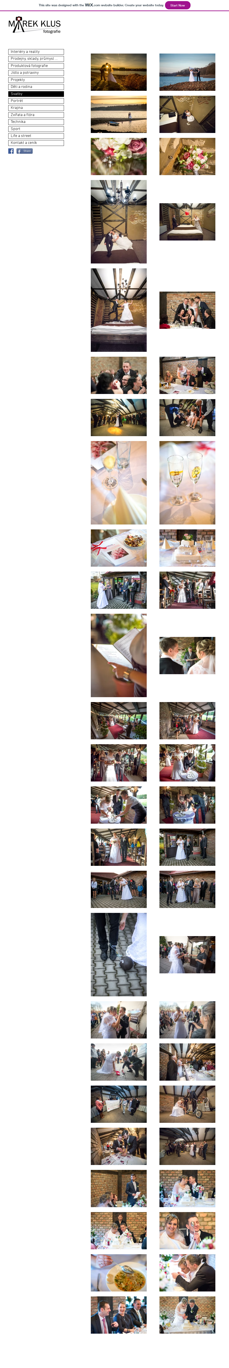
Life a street (21, 136)
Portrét (17, 101)
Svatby (16, 94)
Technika (18, 122)
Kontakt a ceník (24, 143)
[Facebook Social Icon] (11, 151)
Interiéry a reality (25, 52)
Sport (15, 129)
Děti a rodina (21, 87)
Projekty (18, 80)
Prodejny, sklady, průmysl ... (34, 58)
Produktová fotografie (29, 66)
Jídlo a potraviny (25, 72)
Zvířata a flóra (22, 115)
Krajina (17, 108)
